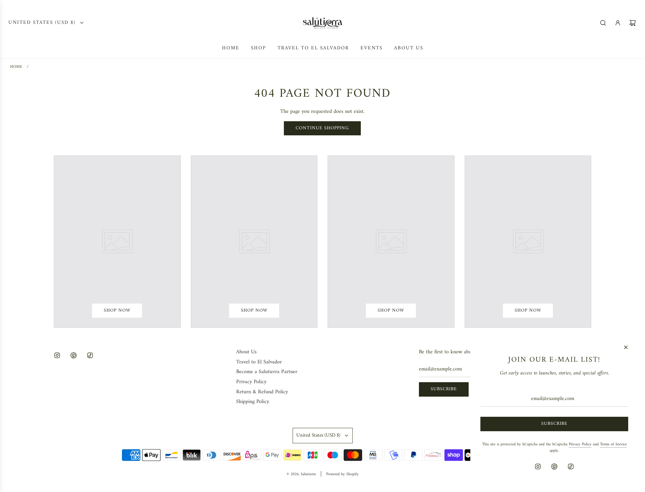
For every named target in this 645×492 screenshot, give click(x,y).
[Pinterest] (73, 355)
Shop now (117, 310)
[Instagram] (57, 355)
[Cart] (632, 22)
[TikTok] (90, 355)
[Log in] (617, 22)
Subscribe (444, 389)
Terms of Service (613, 444)
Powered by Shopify (342, 474)
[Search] (603, 22)
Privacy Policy (580, 444)
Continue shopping (322, 128)
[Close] (625, 347)
